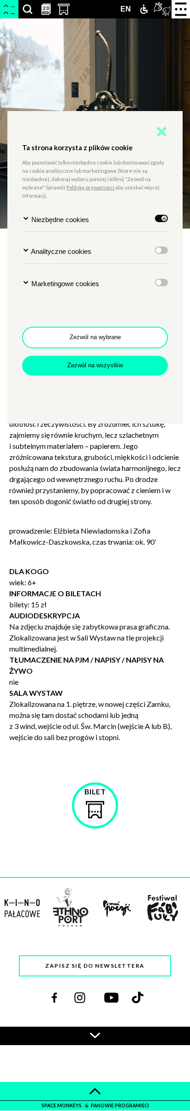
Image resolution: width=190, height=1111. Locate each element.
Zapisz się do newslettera (95, 965)
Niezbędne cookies (59, 219)
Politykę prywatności (90, 187)
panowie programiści (120, 1105)
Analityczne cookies (60, 251)
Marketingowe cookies (64, 284)
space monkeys (62, 1105)
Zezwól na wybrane (95, 337)
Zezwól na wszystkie (95, 365)
